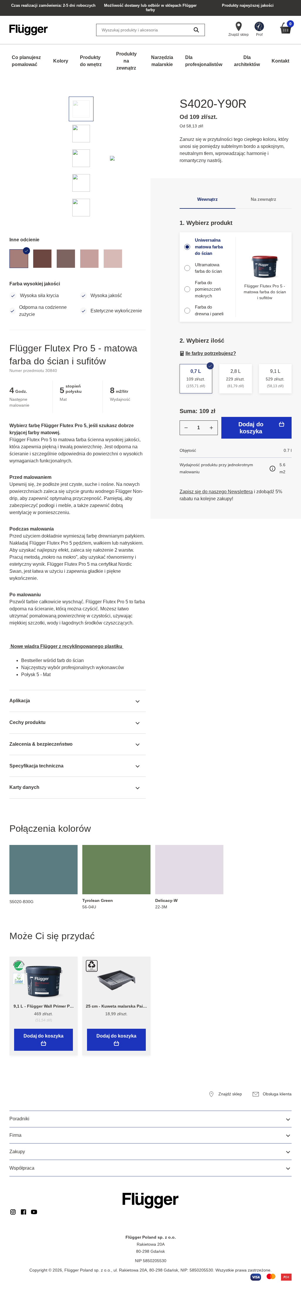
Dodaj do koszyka (250, 428)
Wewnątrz (207, 199)
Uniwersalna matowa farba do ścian (209, 247)
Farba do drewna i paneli (209, 310)
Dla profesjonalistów (203, 61)
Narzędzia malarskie (162, 61)
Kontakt (280, 60)
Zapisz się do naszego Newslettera (216, 491)
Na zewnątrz (263, 199)
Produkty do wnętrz (91, 61)
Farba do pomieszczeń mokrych (208, 289)
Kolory (60, 60)
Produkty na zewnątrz (126, 60)
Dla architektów (247, 61)
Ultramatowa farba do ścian (208, 268)
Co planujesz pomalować (26, 61)
